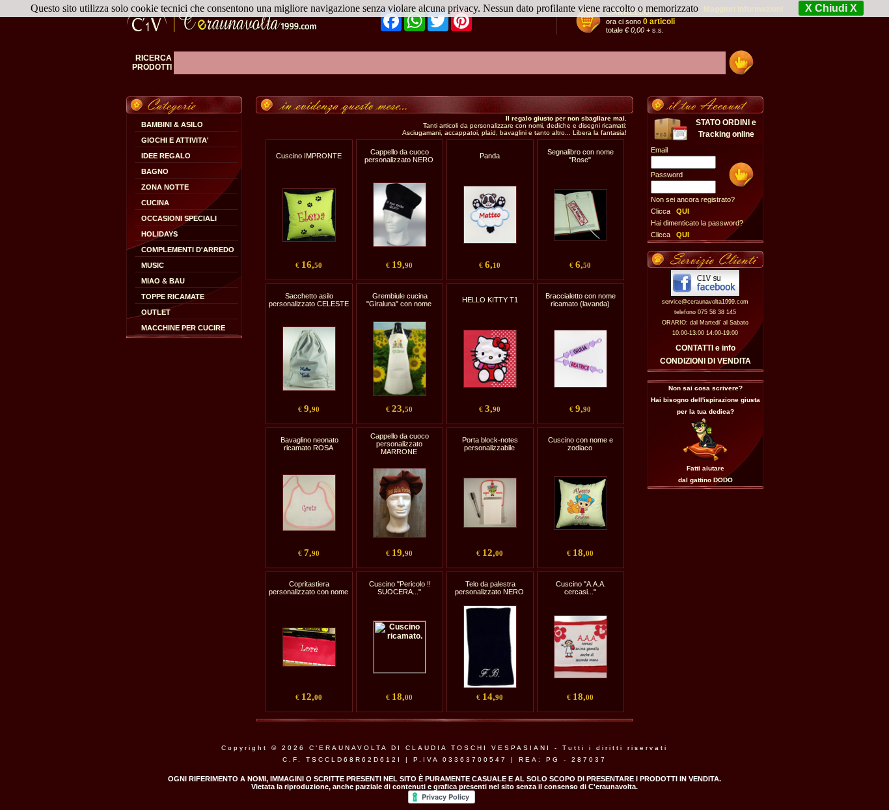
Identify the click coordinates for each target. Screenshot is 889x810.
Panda (490, 156)
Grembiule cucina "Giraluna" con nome (398, 300)
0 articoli (659, 21)
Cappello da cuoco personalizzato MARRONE (399, 444)
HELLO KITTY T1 (490, 300)
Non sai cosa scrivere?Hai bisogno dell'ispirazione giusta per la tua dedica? (705, 399)
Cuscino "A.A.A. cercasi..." (581, 588)
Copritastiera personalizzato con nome (308, 588)
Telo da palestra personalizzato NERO (489, 588)
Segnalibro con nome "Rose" (580, 156)
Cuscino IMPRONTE (309, 156)
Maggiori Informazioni (743, 9)
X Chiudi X (831, 8)
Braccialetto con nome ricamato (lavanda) (580, 300)
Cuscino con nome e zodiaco (580, 444)
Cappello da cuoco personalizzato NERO (398, 156)
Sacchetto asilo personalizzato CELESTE (309, 300)
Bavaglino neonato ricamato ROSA (309, 444)
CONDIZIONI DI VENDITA (705, 361)
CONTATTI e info (705, 348)
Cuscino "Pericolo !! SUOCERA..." (400, 588)
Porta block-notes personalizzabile (490, 444)
